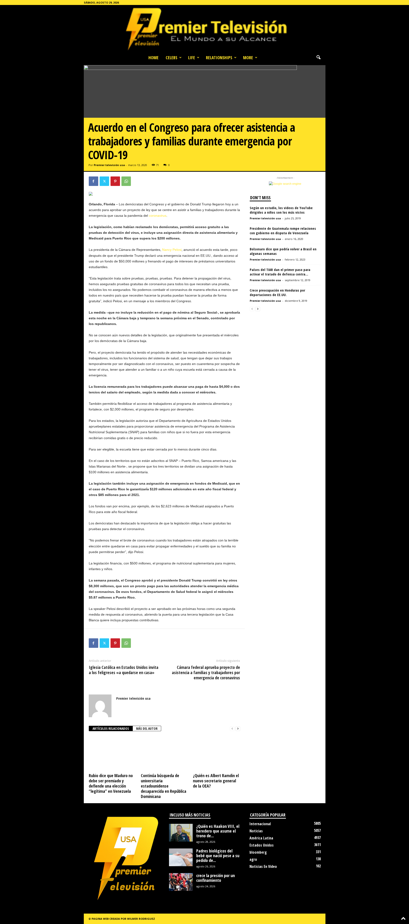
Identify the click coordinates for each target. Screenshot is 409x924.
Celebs (171, 57)
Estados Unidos (261, 845)
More (248, 57)
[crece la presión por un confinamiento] (181, 882)
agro (253, 859)
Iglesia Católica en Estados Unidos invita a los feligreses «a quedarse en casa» (123, 670)
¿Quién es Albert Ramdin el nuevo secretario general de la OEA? (216, 781)
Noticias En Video (263, 866)
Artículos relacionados (111, 728)
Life (191, 57)
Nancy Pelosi (172, 250)
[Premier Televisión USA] (204, 28)
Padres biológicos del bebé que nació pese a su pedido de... (217, 855)
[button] (318, 57)
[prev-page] (232, 728)
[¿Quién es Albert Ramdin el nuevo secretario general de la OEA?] (216, 753)
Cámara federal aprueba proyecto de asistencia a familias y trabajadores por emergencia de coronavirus (206, 672)
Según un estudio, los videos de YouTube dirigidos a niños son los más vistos (281, 210)
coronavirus (157, 215)
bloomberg (258, 852)
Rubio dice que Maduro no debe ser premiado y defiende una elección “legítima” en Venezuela (111, 783)
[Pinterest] (115, 181)
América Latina (261, 838)
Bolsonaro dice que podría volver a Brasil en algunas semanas (283, 251)
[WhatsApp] (126, 181)
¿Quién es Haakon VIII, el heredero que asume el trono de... (217, 830)
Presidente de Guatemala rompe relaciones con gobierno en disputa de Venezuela (283, 230)
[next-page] (238, 728)
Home (153, 57)
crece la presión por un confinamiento (215, 878)
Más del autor (147, 728)
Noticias (256, 831)
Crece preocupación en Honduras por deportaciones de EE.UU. (277, 292)
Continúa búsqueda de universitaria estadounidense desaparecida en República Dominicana (163, 786)
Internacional (260, 823)
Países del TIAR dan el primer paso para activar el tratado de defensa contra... (280, 271)
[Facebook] (93, 181)
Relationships (219, 57)
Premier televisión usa (109, 165)
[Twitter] (104, 181)
